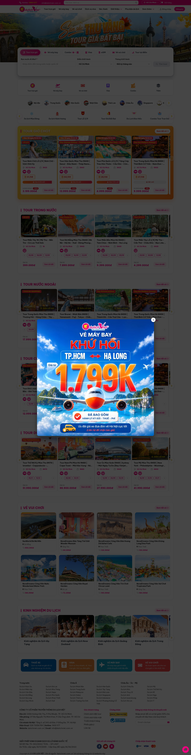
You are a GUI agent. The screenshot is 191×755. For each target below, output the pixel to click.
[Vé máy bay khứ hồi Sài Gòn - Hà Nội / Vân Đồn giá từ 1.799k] (95, 377)
